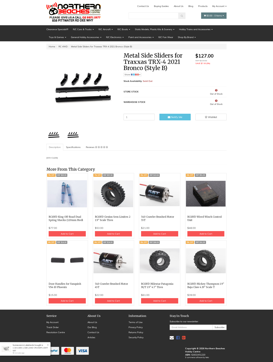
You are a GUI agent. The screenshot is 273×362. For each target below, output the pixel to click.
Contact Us (143, 6)
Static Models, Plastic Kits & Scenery (154, 29)
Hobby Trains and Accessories (195, 29)
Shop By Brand (186, 37)
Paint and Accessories (140, 37)
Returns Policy (136, 332)
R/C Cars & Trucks (82, 29)
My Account (218, 6)
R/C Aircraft (105, 29)
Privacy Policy (136, 327)
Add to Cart (67, 233)
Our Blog (92, 327)
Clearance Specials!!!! (57, 29)
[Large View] (53, 135)
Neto (207, 357)
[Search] (181, 15)
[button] (211, 117)
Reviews (90, 147)
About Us (178, 6)
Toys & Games (57, 37)
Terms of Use (136, 322)
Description (55, 147)
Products (203, 6)
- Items (214, 15)
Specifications (73, 147)
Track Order (52, 327)
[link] (178, 337)
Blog (190, 6)
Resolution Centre (55, 332)
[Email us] (172, 337)
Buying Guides (161, 6)
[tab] (55, 147)
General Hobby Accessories (85, 37)
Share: (127, 74)
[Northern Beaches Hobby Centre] (74, 10)
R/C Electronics (114, 37)
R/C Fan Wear (165, 37)
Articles (91, 337)
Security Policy (136, 337)
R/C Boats (123, 29)
